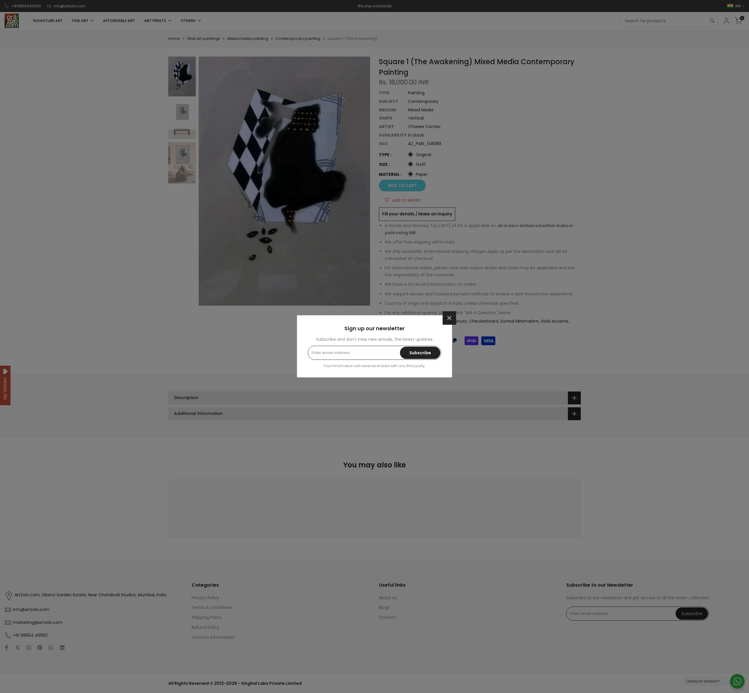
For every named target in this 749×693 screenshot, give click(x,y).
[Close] (449, 318)
